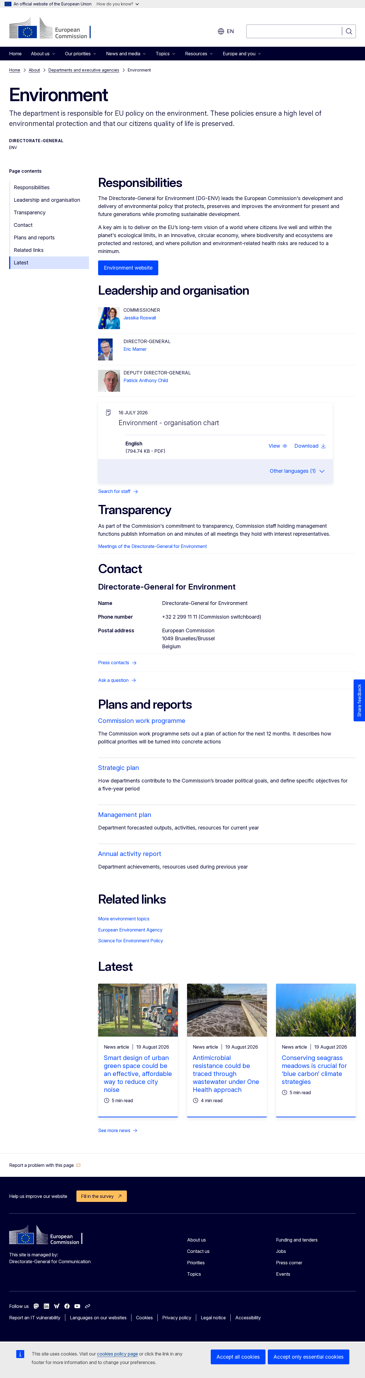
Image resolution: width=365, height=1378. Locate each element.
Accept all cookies (238, 1357)
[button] (278, 446)
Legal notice (213, 1317)
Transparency (30, 212)
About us (196, 1240)
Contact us (198, 1251)
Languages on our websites (98, 1317)
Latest (21, 263)
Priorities (196, 1262)
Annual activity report (129, 853)
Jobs (281, 1251)
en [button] (230, 31)
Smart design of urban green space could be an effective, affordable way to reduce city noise (138, 1073)
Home (15, 53)
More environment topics (123, 918)
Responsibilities (32, 187)
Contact (23, 225)
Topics (194, 1274)
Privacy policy (176, 1317)
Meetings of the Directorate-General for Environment (152, 546)
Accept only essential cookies (308, 1357)
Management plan (124, 814)
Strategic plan (118, 767)
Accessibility (248, 1317)
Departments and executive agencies (83, 70)
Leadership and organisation (47, 200)
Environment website (128, 268)
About (34, 70)
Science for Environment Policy (130, 940)
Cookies (144, 1317)
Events (283, 1274)
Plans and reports (34, 237)
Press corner (289, 1262)
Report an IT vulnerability (34, 1317)
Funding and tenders (297, 1240)
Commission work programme (141, 720)
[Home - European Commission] (55, 28)
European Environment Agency (130, 929)
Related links (29, 250)
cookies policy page (117, 1354)
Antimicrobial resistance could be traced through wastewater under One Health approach (226, 1073)
